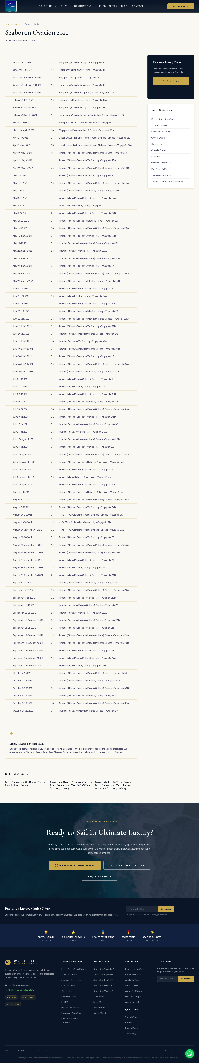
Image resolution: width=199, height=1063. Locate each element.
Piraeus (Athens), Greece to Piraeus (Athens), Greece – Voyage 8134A (94, 273)
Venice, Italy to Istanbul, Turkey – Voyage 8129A (83, 205)
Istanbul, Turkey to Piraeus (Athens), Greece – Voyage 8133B (89, 258)
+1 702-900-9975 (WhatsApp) (22, 990)
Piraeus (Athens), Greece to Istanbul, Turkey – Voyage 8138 (88, 311)
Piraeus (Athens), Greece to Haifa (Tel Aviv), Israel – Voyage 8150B (92, 462)
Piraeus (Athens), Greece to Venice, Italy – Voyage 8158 (86, 537)
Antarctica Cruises (133, 991)
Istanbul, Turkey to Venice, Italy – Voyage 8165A (83, 612)
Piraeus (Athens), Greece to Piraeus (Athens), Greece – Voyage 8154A (94, 499)
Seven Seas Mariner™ (103, 980)
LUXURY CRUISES (13, 24)
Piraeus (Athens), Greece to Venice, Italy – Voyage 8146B (87, 416)
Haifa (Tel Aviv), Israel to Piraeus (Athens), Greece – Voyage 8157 (91, 514)
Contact (137, 6)
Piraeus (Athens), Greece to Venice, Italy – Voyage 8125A (87, 160)
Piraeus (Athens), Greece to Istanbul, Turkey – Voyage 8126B (89, 190)
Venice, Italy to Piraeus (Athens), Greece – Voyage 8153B (87, 484)
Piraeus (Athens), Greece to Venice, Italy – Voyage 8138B (87, 326)
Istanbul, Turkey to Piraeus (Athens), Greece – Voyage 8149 (88, 424)
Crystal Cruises (158, 138)
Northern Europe (133, 996)
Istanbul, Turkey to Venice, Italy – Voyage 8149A (83, 431)
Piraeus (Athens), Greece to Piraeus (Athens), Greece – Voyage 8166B (94, 643)
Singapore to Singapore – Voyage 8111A (79, 77)
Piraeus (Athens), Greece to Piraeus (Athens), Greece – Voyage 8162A (94, 590)
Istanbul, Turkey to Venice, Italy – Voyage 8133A (83, 250)
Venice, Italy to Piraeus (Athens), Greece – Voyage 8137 (86, 288)
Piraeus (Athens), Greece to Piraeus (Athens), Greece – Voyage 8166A (94, 635)
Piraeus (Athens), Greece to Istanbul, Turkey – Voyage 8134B (89, 281)
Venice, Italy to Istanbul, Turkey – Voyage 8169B (83, 665)
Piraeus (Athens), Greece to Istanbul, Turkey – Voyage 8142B (89, 371)
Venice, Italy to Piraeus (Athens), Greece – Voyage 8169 (86, 650)
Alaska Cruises (132, 980)
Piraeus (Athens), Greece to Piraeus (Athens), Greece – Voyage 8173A (94, 703)
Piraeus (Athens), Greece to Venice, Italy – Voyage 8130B (87, 235)
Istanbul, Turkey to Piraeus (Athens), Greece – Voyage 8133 (88, 243)
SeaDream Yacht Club (161, 175)
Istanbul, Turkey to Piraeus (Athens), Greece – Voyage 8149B (89, 439)
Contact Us (130, 1022)
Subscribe (166, 909)
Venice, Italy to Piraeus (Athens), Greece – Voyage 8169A (87, 658)
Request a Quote (180, 6)
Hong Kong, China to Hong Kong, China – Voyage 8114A (87, 92)
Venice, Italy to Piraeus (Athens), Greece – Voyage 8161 (86, 560)
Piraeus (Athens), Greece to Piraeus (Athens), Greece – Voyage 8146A (94, 409)
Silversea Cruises (159, 125)
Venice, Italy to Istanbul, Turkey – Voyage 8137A (83, 296)
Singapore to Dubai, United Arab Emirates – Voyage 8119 (87, 122)
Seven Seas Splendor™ (103, 969)
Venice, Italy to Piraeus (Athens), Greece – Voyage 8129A (87, 198)
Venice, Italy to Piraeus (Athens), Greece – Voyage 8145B (87, 394)
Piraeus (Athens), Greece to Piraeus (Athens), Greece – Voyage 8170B (94, 688)
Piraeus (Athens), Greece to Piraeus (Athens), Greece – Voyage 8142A (94, 364)
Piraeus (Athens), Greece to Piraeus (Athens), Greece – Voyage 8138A (94, 318)
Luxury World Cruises (21, 1051)
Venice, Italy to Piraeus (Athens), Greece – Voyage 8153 (86, 469)
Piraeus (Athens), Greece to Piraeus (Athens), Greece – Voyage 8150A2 (94, 454)
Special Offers (108, 6)
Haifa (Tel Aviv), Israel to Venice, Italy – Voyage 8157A (85, 522)
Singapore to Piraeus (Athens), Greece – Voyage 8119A (86, 130)
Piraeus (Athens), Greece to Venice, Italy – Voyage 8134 (86, 266)
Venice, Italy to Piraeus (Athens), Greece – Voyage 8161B (87, 575)
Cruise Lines (46, 6)
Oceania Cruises (158, 150)
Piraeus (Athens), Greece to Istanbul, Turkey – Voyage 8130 (88, 220)
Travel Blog (130, 1033)
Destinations (83, 6)
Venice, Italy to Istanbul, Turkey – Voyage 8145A (83, 386)
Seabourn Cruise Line (161, 131)
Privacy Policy (131, 1028)
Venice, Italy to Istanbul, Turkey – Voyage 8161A (83, 567)
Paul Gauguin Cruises (161, 169)
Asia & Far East (132, 1002)
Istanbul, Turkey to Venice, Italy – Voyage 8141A (83, 341)
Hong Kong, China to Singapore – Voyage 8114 (82, 85)
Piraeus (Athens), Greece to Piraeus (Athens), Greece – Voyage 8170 (93, 673)
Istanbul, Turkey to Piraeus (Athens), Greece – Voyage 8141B (89, 349)
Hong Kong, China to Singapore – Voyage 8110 (82, 62)
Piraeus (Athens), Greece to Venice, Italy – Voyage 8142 (86, 356)
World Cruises (131, 985)
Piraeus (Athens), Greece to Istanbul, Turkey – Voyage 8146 (88, 401)
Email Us (170, 90)
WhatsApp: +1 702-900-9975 (77, 865)
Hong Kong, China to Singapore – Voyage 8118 (82, 107)
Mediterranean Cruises (135, 969)
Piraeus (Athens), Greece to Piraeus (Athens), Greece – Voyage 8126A (94, 183)
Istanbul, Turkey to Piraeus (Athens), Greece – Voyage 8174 (88, 710)
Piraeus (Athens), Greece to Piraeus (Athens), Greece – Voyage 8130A (94, 228)
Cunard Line (156, 144)
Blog (124, 6)
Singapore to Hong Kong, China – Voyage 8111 (82, 70)
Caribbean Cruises (133, 974)
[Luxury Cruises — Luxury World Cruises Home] (11, 6)
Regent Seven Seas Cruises (163, 119)
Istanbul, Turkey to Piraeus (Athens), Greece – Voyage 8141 (88, 333)
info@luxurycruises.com (127, 865)
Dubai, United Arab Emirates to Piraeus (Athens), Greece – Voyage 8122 (94, 137)
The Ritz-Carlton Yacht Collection (167, 181)
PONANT (155, 156)
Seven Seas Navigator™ (104, 985)
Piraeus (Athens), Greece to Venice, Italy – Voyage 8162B (87, 597)
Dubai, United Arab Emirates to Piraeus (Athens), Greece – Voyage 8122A (95, 145)
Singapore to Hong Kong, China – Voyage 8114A (83, 100)
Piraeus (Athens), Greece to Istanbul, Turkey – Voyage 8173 (88, 695)
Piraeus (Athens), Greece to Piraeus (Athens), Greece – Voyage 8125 (93, 153)
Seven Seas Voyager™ (103, 991)
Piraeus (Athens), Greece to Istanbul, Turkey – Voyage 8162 (88, 582)
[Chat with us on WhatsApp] (189, 1053)
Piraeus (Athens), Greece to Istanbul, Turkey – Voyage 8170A (89, 680)
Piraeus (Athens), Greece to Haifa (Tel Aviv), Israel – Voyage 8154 (91, 492)
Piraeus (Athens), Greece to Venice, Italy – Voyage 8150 (86, 446)
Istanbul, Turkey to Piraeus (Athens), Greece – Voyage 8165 (88, 605)
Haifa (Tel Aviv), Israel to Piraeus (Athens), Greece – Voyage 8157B (92, 529)
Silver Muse (98, 1002)
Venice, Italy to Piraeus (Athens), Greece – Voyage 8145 (86, 379)
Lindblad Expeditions (161, 162)
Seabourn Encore (101, 1007)
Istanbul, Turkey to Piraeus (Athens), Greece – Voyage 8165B (89, 620)
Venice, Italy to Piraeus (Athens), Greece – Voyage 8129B (87, 213)
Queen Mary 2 (99, 1013)
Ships (64, 6)
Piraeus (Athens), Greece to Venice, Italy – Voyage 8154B (87, 507)
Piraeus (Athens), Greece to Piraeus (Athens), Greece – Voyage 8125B (94, 168)
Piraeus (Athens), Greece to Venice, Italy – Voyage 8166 (86, 627)
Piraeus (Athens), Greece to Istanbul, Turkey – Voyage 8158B (89, 552)
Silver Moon (98, 996)
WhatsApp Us (170, 81)
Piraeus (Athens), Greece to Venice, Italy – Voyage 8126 (86, 175)
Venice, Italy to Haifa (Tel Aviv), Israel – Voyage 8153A (85, 477)
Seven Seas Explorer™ (103, 974)
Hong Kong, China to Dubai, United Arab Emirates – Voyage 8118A (92, 115)
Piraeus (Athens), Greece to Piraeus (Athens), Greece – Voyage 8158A (94, 545)
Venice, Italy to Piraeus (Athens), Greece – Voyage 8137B (87, 303)
